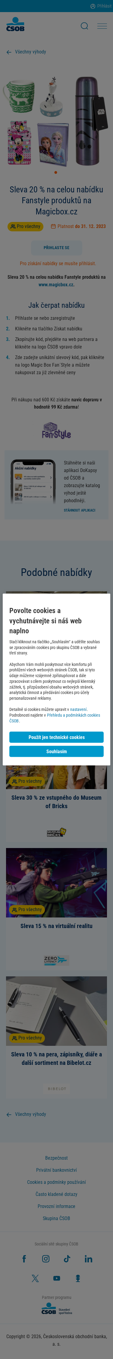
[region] (56, 680)
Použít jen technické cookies (57, 737)
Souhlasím (56, 751)
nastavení (78, 709)
